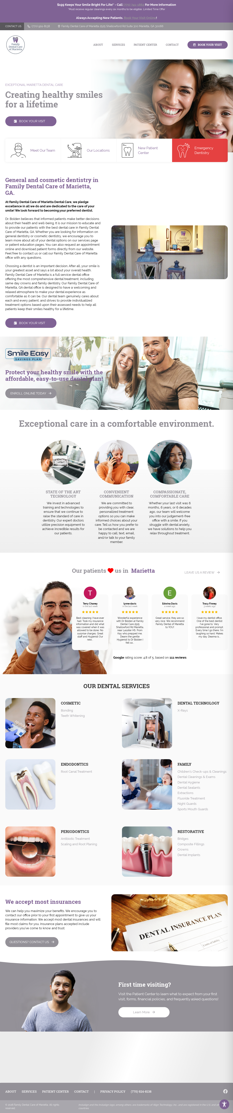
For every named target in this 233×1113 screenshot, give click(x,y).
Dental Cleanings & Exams (196, 777)
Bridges (183, 838)
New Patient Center (148, 150)
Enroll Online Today (28, 393)
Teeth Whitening (73, 716)
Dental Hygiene (189, 782)
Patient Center (145, 45)
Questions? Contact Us (29, 942)
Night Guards (187, 803)
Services (118, 45)
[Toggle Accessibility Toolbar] (224, 1104)
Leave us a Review (199, 572)
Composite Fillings (191, 844)
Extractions (185, 793)
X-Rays (183, 710)
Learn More (141, 1012)
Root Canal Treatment (76, 771)
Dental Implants (189, 855)
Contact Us (13, 26)
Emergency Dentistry (203, 150)
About (98, 45)
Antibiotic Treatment (75, 838)
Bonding (67, 710)
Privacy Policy (112, 1091)
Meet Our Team (42, 150)
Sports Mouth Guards (193, 809)
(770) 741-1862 (133, 4)
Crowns (183, 849)
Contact (172, 45)
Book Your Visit (210, 45)
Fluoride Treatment (191, 798)
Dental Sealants (189, 787)
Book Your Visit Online (140, 18)
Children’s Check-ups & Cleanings (202, 771)
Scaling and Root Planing (79, 844)
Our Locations (98, 150)
